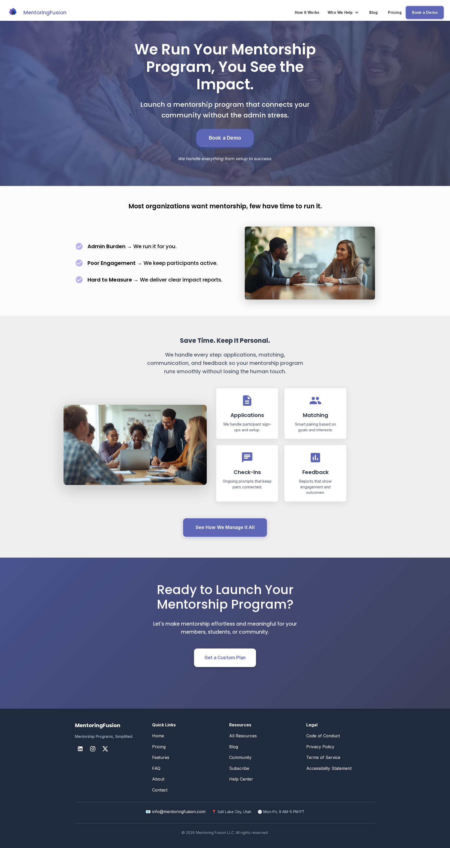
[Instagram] (93, 749)
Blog (373, 12)
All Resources (243, 735)
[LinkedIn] (80, 749)
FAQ (156, 768)
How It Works (307, 12)
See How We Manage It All (225, 527)
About (158, 779)
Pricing (394, 12)
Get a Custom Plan (225, 657)
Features (160, 757)
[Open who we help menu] (357, 12)
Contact (159, 790)
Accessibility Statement (329, 768)
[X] (105, 749)
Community (240, 757)
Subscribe (239, 768)
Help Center (241, 779)
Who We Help (340, 12)
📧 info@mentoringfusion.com (175, 811)
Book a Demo (425, 12)
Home (158, 735)
